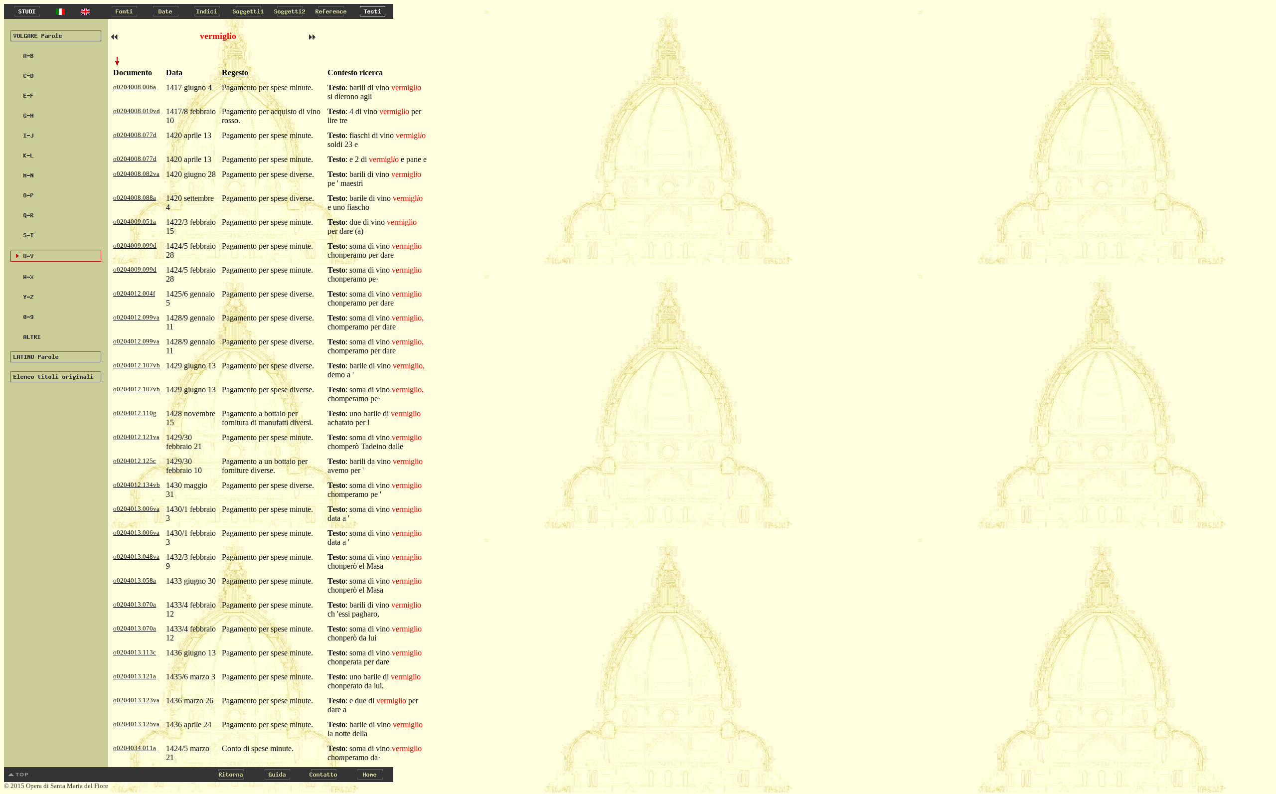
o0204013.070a (134, 604)
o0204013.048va (136, 556)
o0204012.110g (135, 413)
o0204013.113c (134, 652)
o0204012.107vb (136, 365)
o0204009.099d (135, 245)
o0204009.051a (134, 221)
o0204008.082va (136, 173)
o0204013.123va (136, 700)
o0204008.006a (134, 87)
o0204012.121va (136, 437)
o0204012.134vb (136, 484)
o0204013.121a (134, 676)
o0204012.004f (134, 293)
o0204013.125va (136, 724)
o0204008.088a (134, 197)
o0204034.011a (134, 748)
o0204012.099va (136, 317)
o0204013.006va (136, 508)
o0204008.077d (135, 135)
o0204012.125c (134, 461)
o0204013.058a (134, 580)
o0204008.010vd (136, 111)
